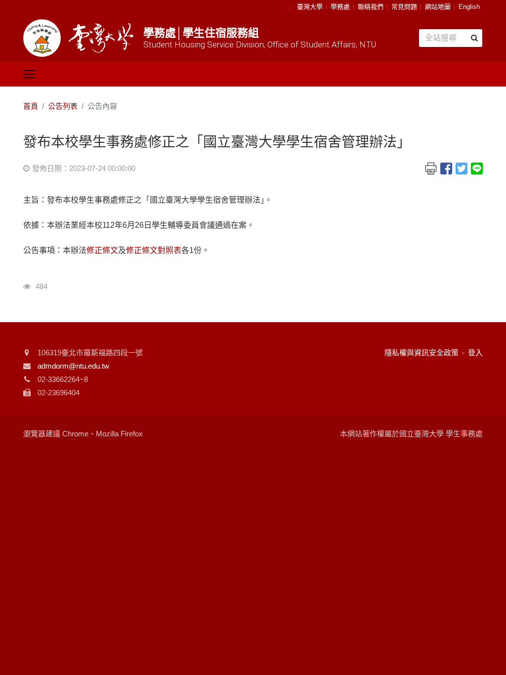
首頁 (30, 106)
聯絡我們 (370, 6)
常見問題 (404, 6)
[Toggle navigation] (29, 74)
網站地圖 (438, 6)
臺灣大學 (310, 6)
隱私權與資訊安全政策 (421, 352)
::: (289, 6)
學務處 (340, 6)
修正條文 (102, 250)
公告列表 (63, 106)
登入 (475, 352)
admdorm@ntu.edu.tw (73, 366)
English (469, 6)
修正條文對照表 (153, 250)
